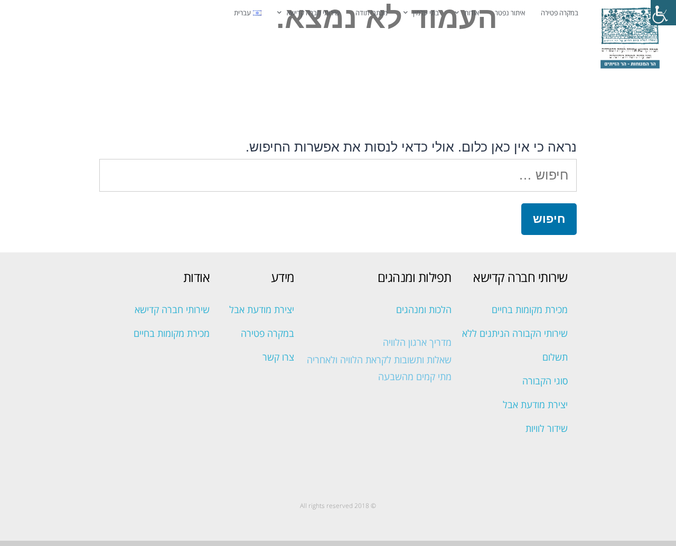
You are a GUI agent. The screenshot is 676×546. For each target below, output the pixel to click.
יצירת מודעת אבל (535, 404)
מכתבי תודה (371, 12)
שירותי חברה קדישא (313, 12)
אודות (471, 12)
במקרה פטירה (559, 12)
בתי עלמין (426, 12)
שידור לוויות (546, 428)
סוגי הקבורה (545, 380)
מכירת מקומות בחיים (530, 309)
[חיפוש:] (338, 174)
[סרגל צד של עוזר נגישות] (663, 12)
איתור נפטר (510, 12)
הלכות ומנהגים (424, 309)
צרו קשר (278, 357)
